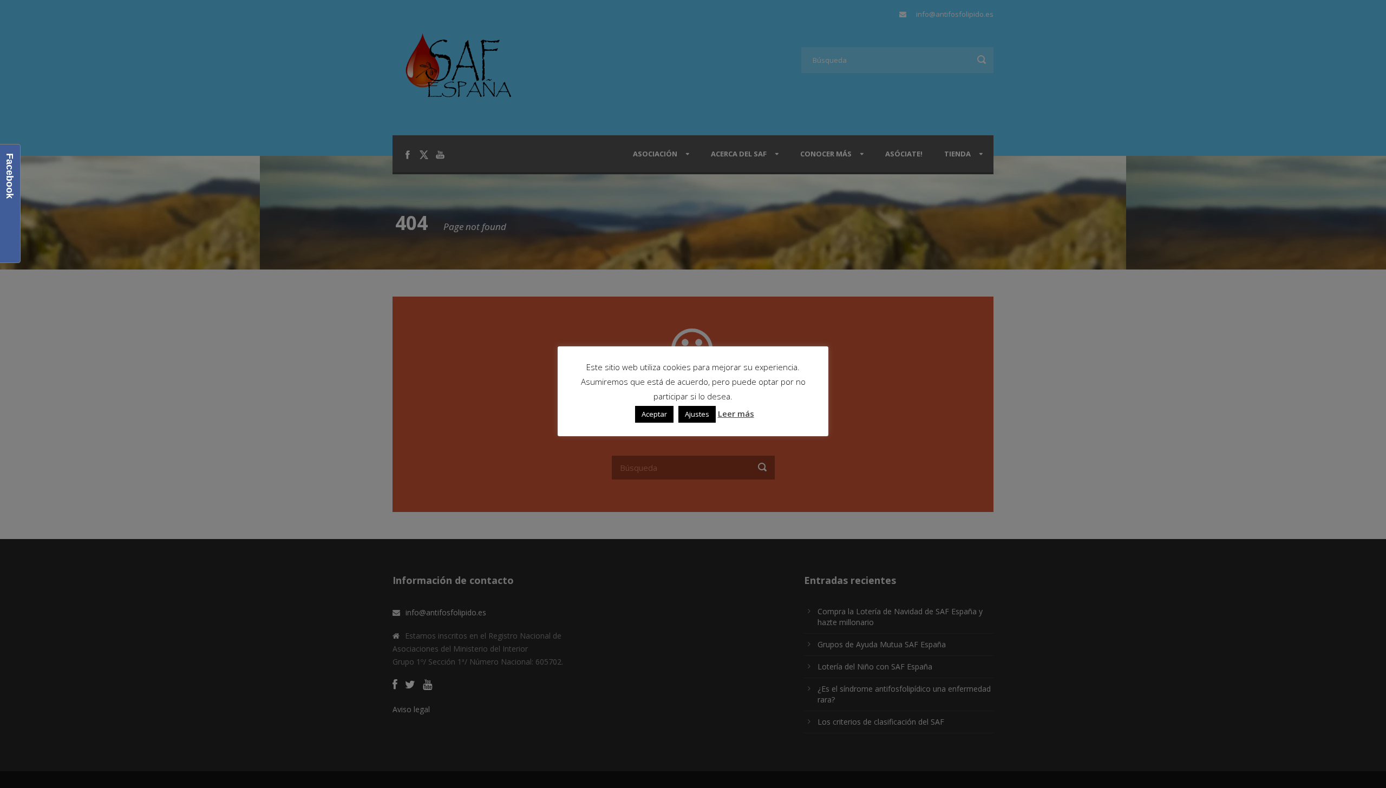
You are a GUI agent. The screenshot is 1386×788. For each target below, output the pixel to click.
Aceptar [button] (654, 414)
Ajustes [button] (697, 414)
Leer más (736, 413)
